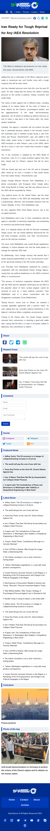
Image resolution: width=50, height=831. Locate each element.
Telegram (34, 438)
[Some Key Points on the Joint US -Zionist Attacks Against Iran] (11, 371)
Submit (5, 424)
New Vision (16, 2)
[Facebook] (34, 18)
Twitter (8, 444)
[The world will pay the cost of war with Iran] (11, 358)
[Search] (11, 12)
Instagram (10, 438)
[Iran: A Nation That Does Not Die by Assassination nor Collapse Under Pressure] (11, 384)
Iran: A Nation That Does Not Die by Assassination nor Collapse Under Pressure (33, 384)
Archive (25, 805)
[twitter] (38, 18)
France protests (8, 723)
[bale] (45, 820)
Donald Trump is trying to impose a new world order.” (25, 599)
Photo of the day (11, 729)
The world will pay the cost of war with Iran (33, 358)
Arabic (18, 12)
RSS (32, 444)
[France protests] (25, 704)
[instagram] (11, 820)
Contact (34, 12)
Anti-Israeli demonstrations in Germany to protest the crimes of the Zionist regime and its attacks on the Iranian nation (24, 770)
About (42, 12)
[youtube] (31, 820)
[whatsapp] (46, 18)
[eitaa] (38, 820)
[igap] (25, 825)
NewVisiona (13, 813)
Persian (26, 12)
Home (12, 800)
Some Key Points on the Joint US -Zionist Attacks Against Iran (34, 371)
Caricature (8, 685)
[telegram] (42, 18)
